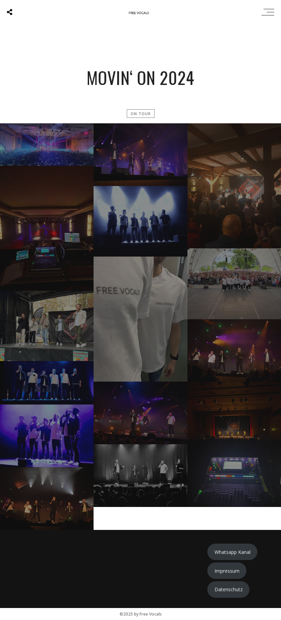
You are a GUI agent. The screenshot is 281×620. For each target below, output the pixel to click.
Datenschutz (229, 589)
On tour (141, 113)
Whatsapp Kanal (233, 552)
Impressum (227, 571)
